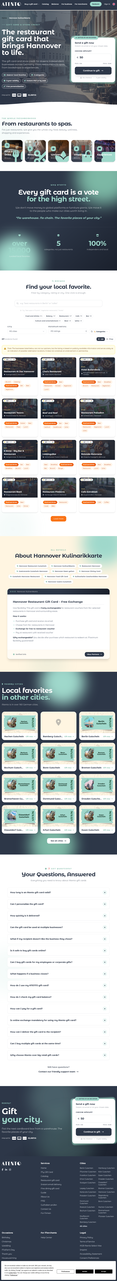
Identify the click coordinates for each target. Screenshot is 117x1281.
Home (4, 18)
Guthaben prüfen (49, 1205)
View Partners (93, 654)
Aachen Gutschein (105, 1207)
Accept (103, 1271)
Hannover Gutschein (106, 1192)
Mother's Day (8, 1250)
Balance (55, 4)
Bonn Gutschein (104, 1201)
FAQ (43, 1201)
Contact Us (46, 1209)
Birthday (6, 1237)
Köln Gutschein (104, 1172)
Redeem (95, 4)
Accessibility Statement (91, 1254)
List (102, 339)
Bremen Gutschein (105, 1188)
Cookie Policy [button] (12, 1273)
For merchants (81, 4)
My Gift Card (47, 1172)
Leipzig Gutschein (87, 1188)
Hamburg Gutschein (106, 1168)
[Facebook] (2, 1169)
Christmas (6, 1242)
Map (111, 339)
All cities (83, 1226)
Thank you (7, 1254)
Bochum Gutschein (87, 1211)
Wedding (6, 1246)
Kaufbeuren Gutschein (84, 1217)
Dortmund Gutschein (84, 1202)
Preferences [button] (13, 1275)
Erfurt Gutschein (86, 1179)
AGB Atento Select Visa (90, 1246)
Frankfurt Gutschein (88, 1175)
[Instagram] (10, 1169)
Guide (43, 1193)
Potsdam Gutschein (88, 1196)
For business (66, 4)
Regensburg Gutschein (103, 1196)
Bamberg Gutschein (88, 1222)
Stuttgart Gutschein (88, 1183)
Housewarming (9, 1258)
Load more (58, 519)
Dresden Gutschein (106, 1179)
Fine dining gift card (50, 1188)
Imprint (83, 1250)
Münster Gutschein (106, 1216)
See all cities (57, 841)
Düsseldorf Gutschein (102, 1183)
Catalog (45, 4)
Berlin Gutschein (86, 1168)
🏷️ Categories (99, 332)
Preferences (65, 1271)
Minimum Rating (57, 327)
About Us (45, 1197)
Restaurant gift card (50, 1180)
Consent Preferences (89, 1258)
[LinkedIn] (6, 1169)
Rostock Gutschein (87, 1207)
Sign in (107, 4)
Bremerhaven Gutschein (103, 1211)
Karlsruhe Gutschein (88, 1192)
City (9, 327)
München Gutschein (88, 1172)
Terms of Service (87, 1242)
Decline (84, 1271)
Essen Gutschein (104, 1175)
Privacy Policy (86, 1237)
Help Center (46, 1237)
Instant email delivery (51, 1184)
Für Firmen (46, 1213)
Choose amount (83, 51)
